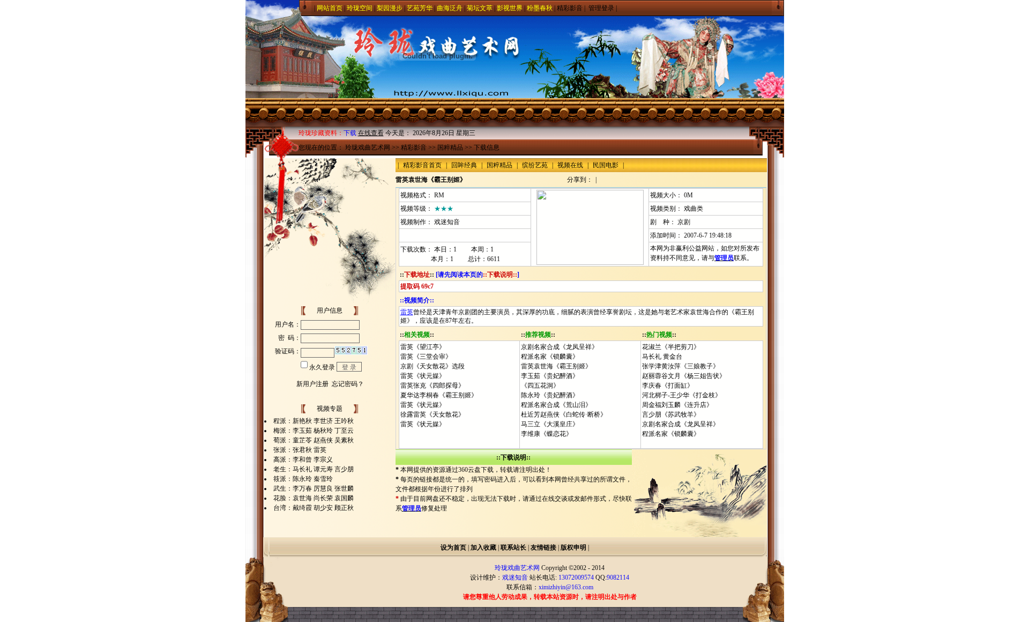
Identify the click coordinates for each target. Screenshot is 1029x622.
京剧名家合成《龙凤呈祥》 (559, 347)
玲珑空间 (359, 8)
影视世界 (510, 8)
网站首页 (329, 8)
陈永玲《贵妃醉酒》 (550, 395)
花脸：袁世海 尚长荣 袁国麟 (313, 498)
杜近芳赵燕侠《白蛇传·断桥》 (564, 414)
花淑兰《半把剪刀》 (671, 347)
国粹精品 (450, 147)
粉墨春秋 (540, 8)
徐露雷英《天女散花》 (432, 414)
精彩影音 (570, 8)
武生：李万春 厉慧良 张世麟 (313, 488)
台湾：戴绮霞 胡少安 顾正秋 (313, 508)
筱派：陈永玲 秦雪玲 (303, 479)
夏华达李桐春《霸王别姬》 (439, 395)
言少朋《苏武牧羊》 (671, 414)
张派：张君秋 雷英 (299, 450)
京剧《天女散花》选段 (432, 366)
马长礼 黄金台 (662, 356)
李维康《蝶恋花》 (546, 434)
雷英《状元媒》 (422, 376)
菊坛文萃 (480, 8)
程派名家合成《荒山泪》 (556, 405)
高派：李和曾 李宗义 (303, 459)
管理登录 (601, 8)
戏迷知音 (447, 222)
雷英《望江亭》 (422, 347)
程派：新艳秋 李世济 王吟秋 (313, 421)
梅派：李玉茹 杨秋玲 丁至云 (313, 430)
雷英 (406, 312)
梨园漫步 (389, 8)
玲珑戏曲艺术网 (367, 147)
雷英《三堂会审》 (426, 356)
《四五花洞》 (540, 385)
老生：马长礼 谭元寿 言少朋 (313, 469)
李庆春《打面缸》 (668, 385)
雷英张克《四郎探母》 (432, 385)
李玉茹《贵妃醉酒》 (550, 376)
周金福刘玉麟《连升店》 (677, 405)
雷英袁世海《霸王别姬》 (556, 366)
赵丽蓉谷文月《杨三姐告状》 (684, 376)
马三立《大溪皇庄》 (550, 424)
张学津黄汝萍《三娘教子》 (680, 366)
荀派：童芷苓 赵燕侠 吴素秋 (313, 440)
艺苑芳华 (420, 8)
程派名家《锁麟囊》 (550, 356)
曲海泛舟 (450, 8)
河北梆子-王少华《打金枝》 (681, 395)
